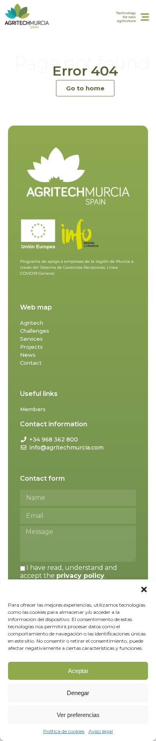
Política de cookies (63, 731)
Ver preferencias (78, 714)
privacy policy (80, 575)
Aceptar (78, 670)
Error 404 (85, 70)
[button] (144, 589)
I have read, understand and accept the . (68, 571)
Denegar (78, 692)
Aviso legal (100, 731)
